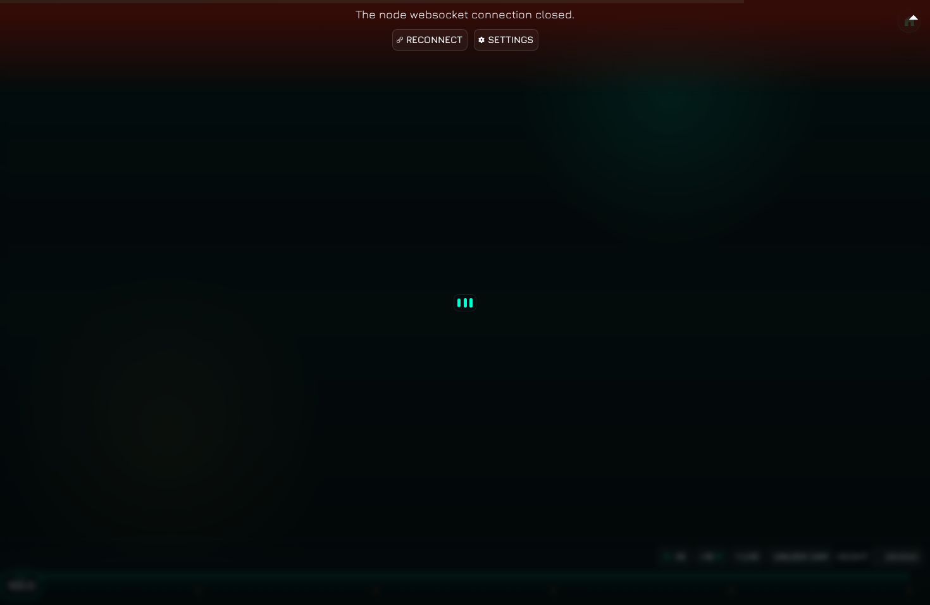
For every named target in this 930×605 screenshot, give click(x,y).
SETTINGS (510, 39)
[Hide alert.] (913, 15)
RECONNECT (434, 39)
